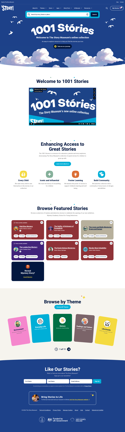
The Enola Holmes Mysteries (64, 248)
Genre (50, 8)
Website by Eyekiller (97, 410)
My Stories (117, 8)
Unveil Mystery (27, 277)
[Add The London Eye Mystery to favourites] (41, 243)
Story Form (67, 8)
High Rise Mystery (26, 226)
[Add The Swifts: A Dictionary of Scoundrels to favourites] (76, 222)
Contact (122, 2)
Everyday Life (40, 326)
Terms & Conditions (45, 410)
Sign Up (97, 381)
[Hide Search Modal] (107, 8)
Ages (58, 8)
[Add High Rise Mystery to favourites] (41, 222)
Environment (19, 329)
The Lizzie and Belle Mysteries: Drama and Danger (100, 228)
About (76, 410)
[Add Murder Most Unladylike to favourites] (111, 243)
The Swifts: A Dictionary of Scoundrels (64, 227)
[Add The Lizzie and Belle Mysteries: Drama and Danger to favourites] (111, 222)
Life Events (106, 329)
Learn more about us (62, 164)
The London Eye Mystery (28, 247)
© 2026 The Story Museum (29, 410)
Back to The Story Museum (7, 2)
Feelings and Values (84, 326)
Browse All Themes (62, 307)
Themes (42, 8)
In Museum (77, 8)
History (62, 326)
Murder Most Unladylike (97, 248)
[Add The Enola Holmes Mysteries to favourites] (76, 243)
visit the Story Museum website (79, 399)
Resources (87, 8)
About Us (35, 8)
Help (117, 2)
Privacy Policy (57, 410)
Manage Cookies (68, 410)
